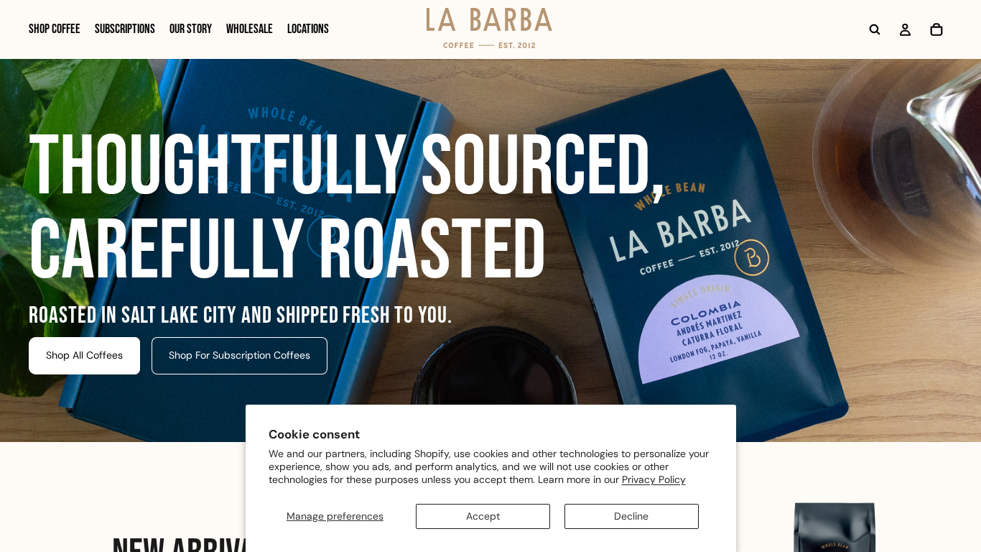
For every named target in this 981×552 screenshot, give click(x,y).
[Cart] (936, 29)
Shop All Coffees (84, 355)
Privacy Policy (654, 479)
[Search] (875, 29)
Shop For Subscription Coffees (239, 355)
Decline (631, 516)
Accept (483, 516)
